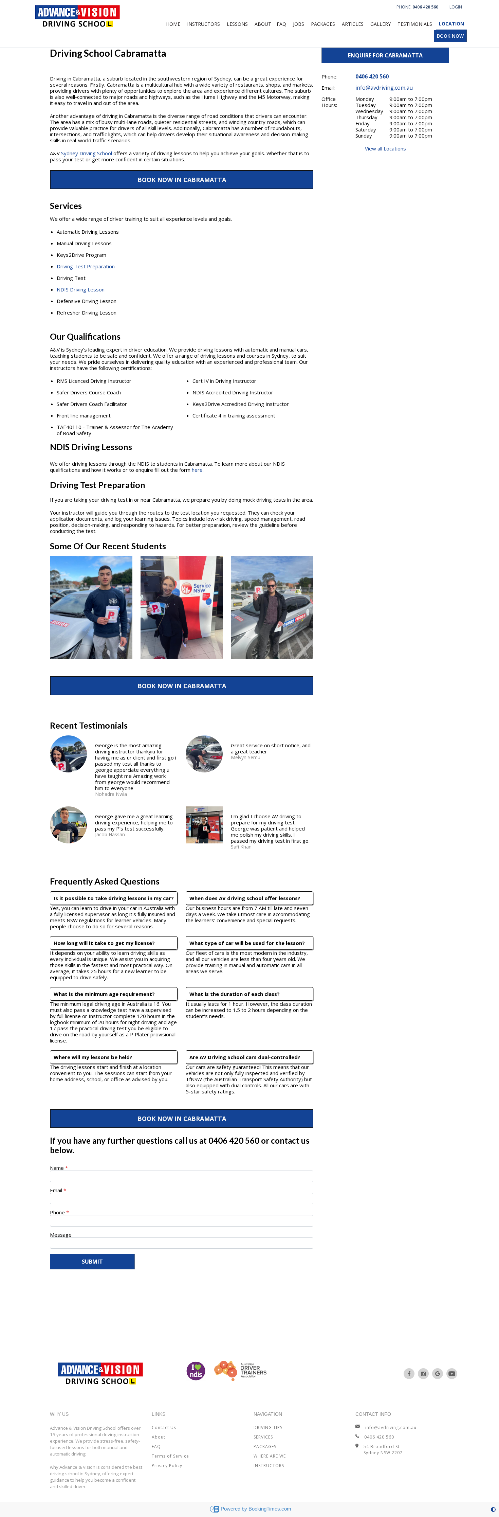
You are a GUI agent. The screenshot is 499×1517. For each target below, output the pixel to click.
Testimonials (415, 24)
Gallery (380, 24)
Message (61, 1235)
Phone (417, 7)
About (263, 24)
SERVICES (263, 1437)
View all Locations (385, 148)
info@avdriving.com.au (384, 87)
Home (173, 24)
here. (198, 469)
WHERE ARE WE (270, 1456)
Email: (328, 88)
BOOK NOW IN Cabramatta (181, 180)
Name (57, 1168)
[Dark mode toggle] (493, 1509)
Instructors (203, 24)
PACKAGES (265, 1446)
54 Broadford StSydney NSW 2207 (383, 1450)
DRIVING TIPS (268, 1427)
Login (455, 7)
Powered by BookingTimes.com (256, 1509)
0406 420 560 (233, 1140)
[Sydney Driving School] (409, 1373)
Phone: (329, 76)
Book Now (450, 36)
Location (451, 23)
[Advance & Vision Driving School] (77, 14)
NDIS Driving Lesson (81, 289)
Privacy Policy (167, 1465)
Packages (323, 24)
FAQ (281, 24)
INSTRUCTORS (269, 1465)
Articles (353, 24)
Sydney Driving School (86, 153)
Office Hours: (329, 102)
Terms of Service (170, 1456)
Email (56, 1190)
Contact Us (164, 1427)
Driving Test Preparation (86, 266)
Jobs (298, 24)
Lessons (237, 24)
